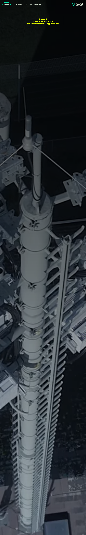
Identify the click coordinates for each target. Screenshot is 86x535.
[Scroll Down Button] (43, 532)
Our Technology (19, 4)
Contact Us (6, 4)
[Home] (78, 4)
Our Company (37, 4)
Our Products (28, 4)
